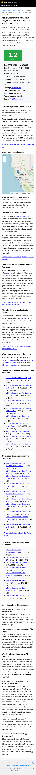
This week (20, 763)
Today (3, 5)
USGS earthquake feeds (24, 769)
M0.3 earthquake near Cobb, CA (17, 416)
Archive (28, 763)
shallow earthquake (23, 216)
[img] (18, 174)
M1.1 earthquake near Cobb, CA (17, 431)
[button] (18, 172)
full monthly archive (9, 365)
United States (16, 10)
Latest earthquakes (9, 763)
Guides (16, 5)
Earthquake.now (10, 2)
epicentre (24, 318)
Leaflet (14, 193)
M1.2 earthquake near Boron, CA (17, 568)
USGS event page (16, 99)
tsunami (9, 273)
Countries (9, 5)
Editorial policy (24, 765)
